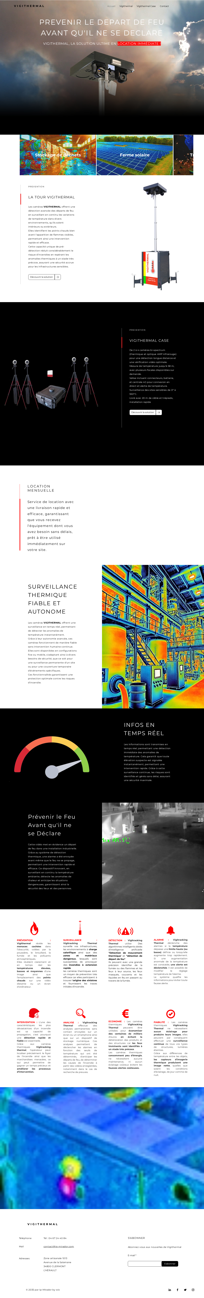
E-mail (131, 1255)
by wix (56, 1289)
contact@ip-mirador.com (59, 1246)
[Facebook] (177, 1289)
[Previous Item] (15, 155)
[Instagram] (193, 1289)
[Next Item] (189, 155)
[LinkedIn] (169, 1289)
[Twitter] (185, 1289)
